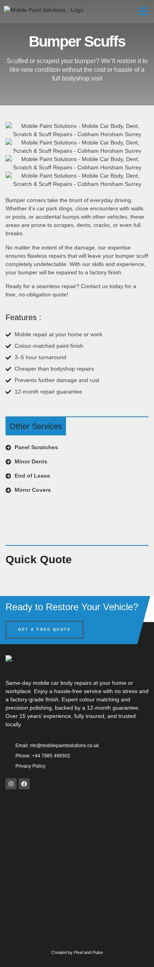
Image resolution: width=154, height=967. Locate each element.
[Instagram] (11, 783)
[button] (142, 11)
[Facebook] (24, 783)
